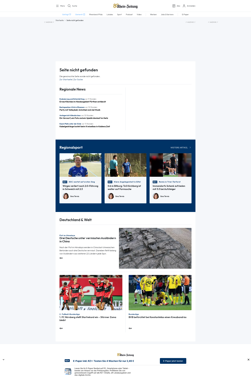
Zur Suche (78, 79)
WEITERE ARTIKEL (179, 147)
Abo (178, 6)
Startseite (60, 20)
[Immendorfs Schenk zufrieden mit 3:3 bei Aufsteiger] (171, 164)
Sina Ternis (74, 196)
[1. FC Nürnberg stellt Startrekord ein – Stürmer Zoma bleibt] (90, 292)
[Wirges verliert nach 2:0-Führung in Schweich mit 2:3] (80, 164)
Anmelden (191, 6)
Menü (62, 6)
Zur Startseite (65, 79)
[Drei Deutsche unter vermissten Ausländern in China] (155, 248)
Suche (74, 6)
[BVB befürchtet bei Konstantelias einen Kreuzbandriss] (160, 292)
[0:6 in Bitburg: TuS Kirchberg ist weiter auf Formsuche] (126, 164)
